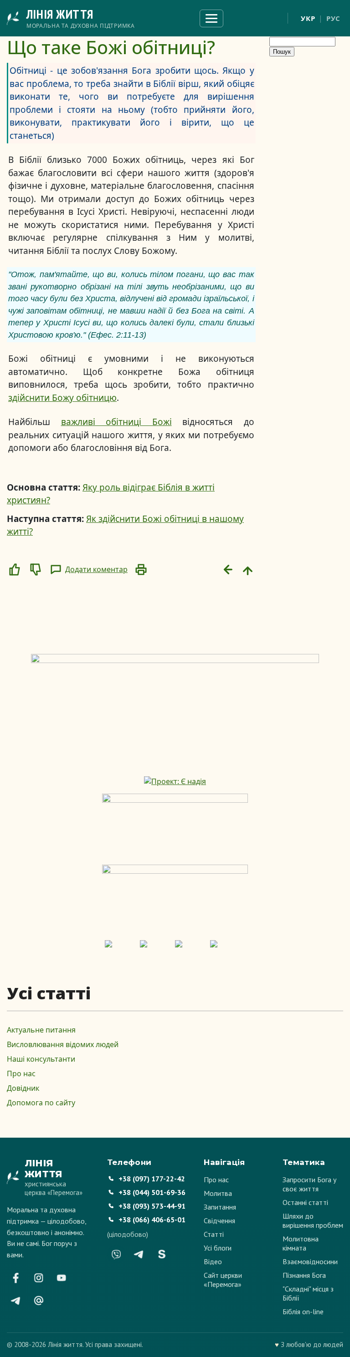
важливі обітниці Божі (116, 422)
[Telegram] (16, 1300)
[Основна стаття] (248, 569)
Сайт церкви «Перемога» (223, 1280)
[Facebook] (16, 1278)
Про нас (21, 1073)
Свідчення (219, 1220)
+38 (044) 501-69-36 (151, 1192)
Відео (213, 1261)
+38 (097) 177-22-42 (151, 1178)
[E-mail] (39, 1300)
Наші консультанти (41, 1059)
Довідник (23, 1088)
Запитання (220, 1206)
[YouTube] (61, 1278)
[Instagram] (39, 1278)
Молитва (218, 1193)
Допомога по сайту (41, 1103)
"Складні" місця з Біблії (308, 1293)
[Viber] (116, 1254)
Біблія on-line (303, 1311)
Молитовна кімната (301, 1243)
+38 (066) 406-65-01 (151, 1219)
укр (308, 18)
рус (333, 18)
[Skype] (162, 1254)
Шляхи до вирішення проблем (313, 1220)
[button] (14, 569)
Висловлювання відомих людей (62, 1044)
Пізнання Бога (304, 1275)
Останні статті (305, 1202)
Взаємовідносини (310, 1261)
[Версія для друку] (141, 569)
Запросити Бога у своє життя (309, 1184)
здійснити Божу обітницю (62, 398)
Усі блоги (218, 1247)
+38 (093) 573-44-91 (151, 1205)
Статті (214, 1234)
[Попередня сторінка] (227, 569)
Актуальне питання (41, 1030)
